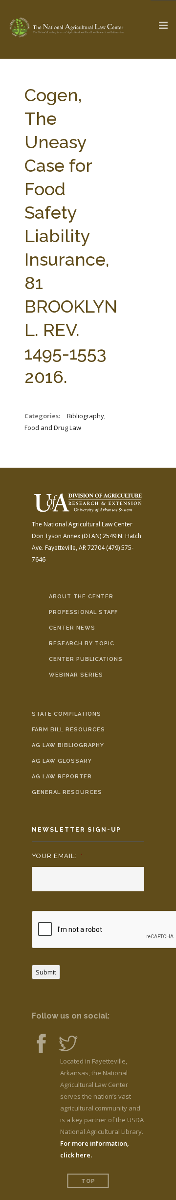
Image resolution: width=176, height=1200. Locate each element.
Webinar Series (76, 675)
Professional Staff (83, 612)
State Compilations (66, 714)
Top (88, 1181)
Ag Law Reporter (62, 776)
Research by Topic (81, 643)
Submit (46, 972)
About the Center (81, 596)
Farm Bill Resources (68, 729)
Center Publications (86, 659)
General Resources (67, 792)
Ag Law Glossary (62, 761)
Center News (72, 628)
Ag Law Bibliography (68, 745)
